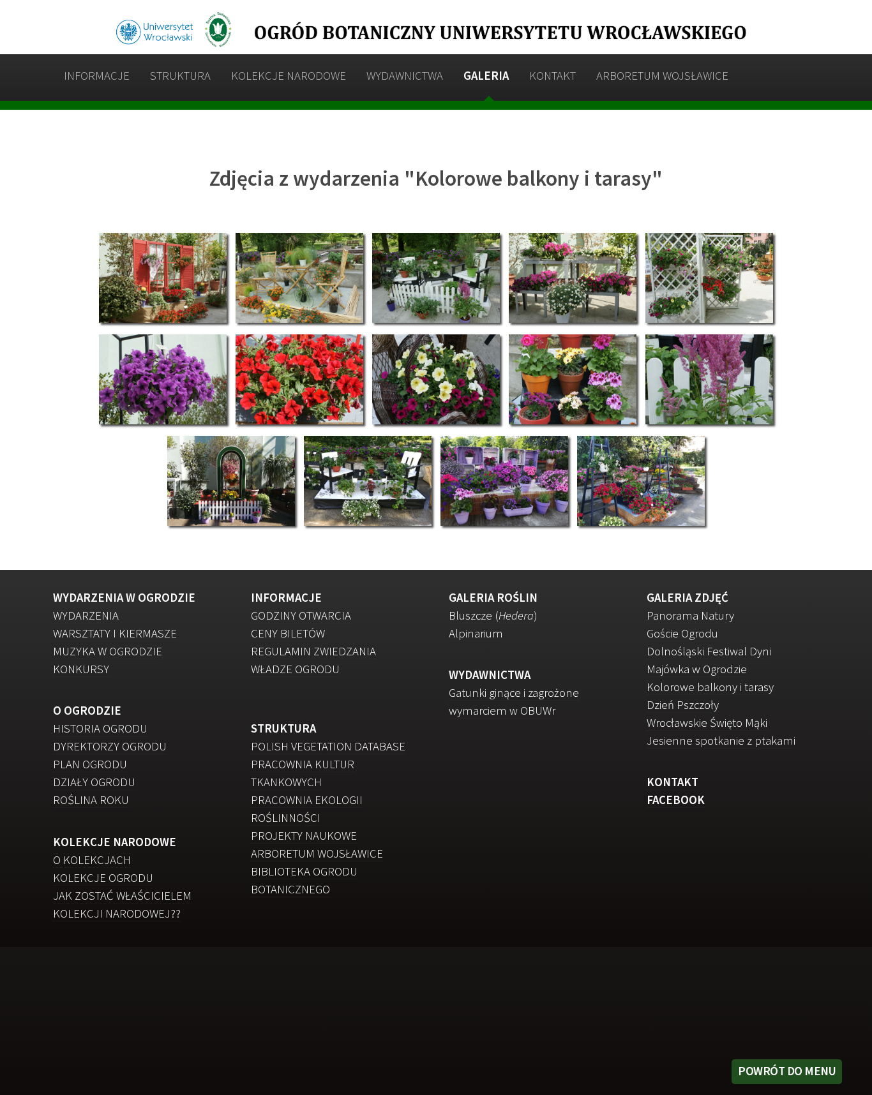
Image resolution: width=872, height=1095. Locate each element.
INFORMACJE (97, 75)
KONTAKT (552, 75)
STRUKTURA (180, 75)
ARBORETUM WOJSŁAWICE (662, 75)
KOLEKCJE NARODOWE (288, 75)
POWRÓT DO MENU (787, 1071)
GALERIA (486, 75)
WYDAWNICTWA (404, 75)
